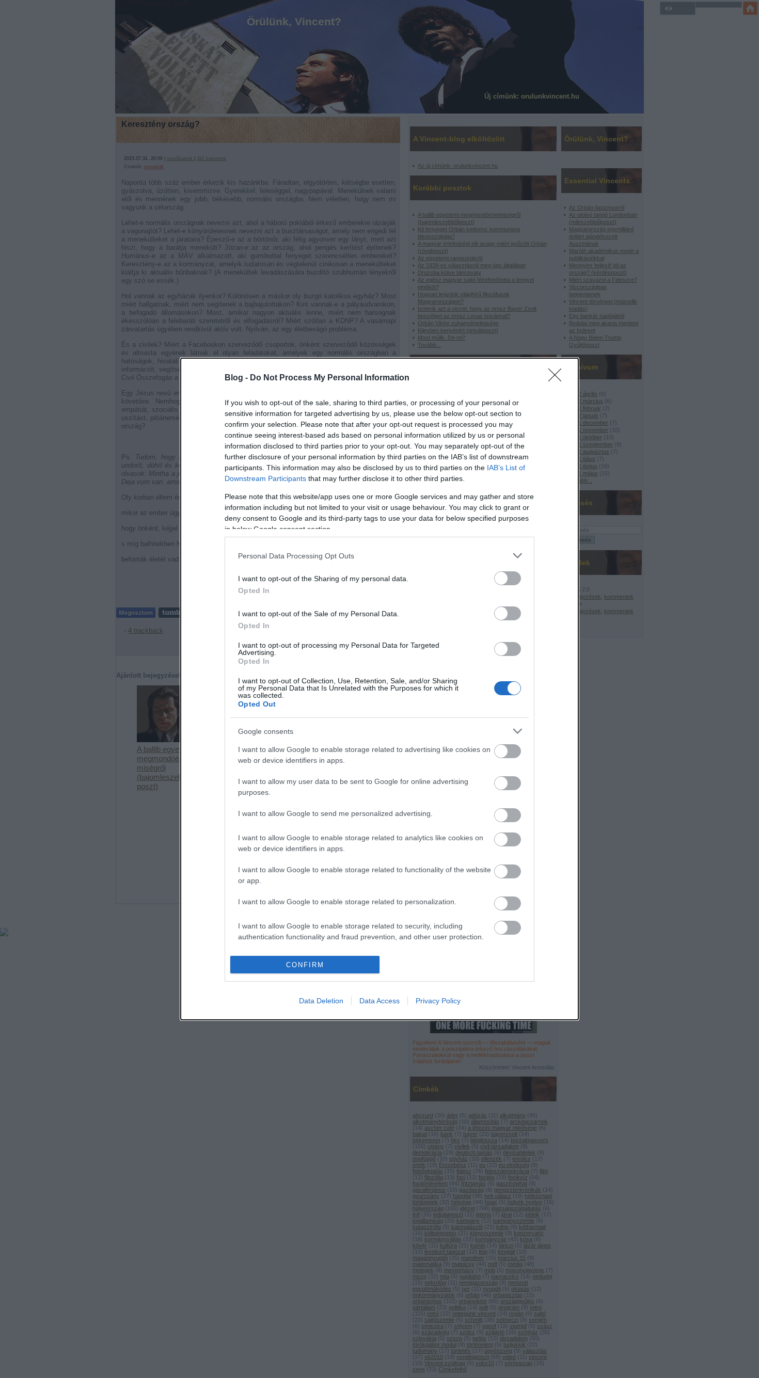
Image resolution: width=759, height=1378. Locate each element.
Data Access (379, 1001)
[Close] (558, 378)
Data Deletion (321, 1001)
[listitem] (379, 555)
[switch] (507, 578)
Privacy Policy (438, 1001)
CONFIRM (305, 965)
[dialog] (379, 689)
